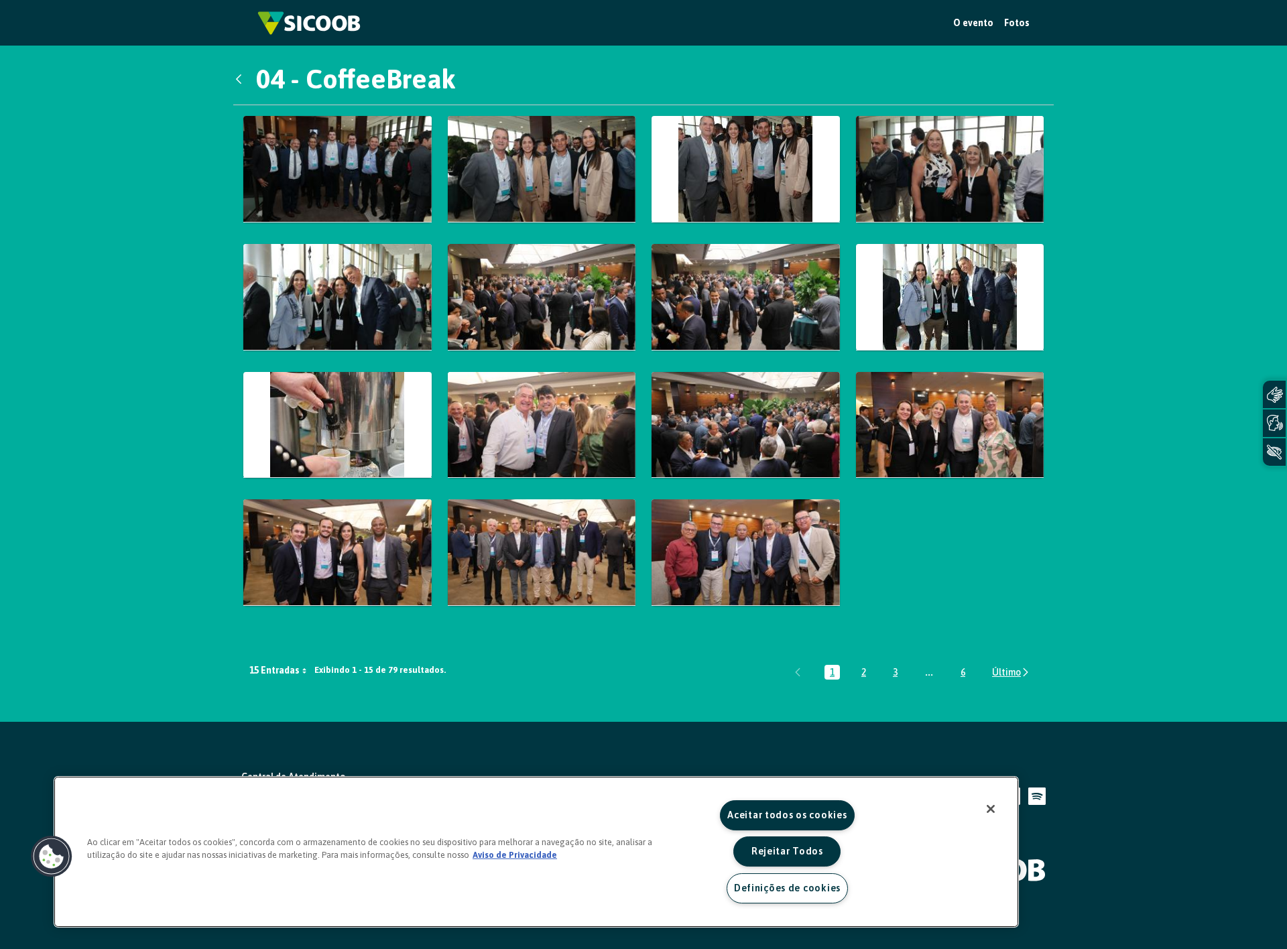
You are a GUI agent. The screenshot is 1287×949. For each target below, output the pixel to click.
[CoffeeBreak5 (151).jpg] (542, 552)
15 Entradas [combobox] (274, 670)
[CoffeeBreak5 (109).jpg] (746, 169)
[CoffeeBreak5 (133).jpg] (542, 425)
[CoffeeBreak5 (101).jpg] (337, 169)
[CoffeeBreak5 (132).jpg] (337, 425)
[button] (51, 856)
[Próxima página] (1011, 672)
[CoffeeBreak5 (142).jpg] (950, 425)
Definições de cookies (787, 888)
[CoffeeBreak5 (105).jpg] (542, 169)
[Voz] (1274, 423)
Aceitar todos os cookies (787, 815)
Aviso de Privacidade (515, 855)
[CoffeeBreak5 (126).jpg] (542, 297)
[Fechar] (990, 809)
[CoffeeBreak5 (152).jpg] (746, 552)
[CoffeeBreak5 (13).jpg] (950, 297)
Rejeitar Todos (787, 851)
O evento (973, 22)
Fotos (1017, 22)
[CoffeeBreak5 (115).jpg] (950, 169)
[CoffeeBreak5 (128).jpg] (746, 297)
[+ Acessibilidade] (1274, 452)
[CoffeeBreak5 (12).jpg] (337, 297)
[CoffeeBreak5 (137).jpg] (746, 425)
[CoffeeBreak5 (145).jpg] (337, 552)
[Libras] (1274, 394)
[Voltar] (242, 79)
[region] (536, 852)
